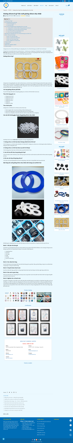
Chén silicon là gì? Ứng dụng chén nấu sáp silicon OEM (14, 404)
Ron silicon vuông (61, 142)
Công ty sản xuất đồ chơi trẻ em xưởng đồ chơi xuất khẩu (62, 160)
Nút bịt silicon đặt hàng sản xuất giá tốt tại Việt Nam (62, 173)
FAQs (46, 5)
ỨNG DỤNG (51, 5)
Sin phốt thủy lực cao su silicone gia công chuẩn (61, 201)
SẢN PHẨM (36, 5)
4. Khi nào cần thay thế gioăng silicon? (14, 32)
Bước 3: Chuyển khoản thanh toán (13, 37)
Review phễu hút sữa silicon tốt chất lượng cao (61, 187)
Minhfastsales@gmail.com (33, 350)
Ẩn (9, 19)
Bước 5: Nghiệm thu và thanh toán (13, 40)
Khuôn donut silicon (61, 70)
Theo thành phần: (10, 25)
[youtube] (65, 0)
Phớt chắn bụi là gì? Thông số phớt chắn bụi (61, 215)
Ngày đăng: (6, 15)
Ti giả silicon (61, 53)
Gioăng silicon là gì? (8, 20)
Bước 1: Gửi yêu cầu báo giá (10, 34)
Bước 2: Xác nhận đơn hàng (12, 36)
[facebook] (61, 0)
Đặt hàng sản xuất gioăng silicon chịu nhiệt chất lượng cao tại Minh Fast (18, 33)
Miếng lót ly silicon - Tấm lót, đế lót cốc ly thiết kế (61, 106)
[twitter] (63, 0)
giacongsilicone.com (9, 354)
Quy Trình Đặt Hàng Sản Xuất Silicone (44, 421)
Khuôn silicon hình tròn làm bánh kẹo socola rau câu (14, 402)
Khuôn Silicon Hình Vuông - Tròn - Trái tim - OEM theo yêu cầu (15, 401)
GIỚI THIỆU (29, 5)
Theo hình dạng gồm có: (11, 23)
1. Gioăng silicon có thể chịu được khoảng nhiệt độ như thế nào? (19, 27)
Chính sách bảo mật (40, 428)
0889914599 (10, 0)
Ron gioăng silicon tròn (61, 88)
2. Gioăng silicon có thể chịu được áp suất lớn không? (17, 29)
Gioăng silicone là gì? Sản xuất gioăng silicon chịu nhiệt (62, 229)
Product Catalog (8, 41)
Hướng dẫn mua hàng (41, 432)
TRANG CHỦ (23, 5)
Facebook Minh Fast (32, 354)
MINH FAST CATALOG (41, 434)
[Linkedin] (12, 392)
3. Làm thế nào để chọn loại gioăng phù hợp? (15, 30)
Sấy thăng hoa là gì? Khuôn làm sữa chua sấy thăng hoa (14, 408)
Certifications (7, 43)
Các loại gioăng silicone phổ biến (11, 22)
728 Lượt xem (17, 15)
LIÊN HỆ (56, 5)
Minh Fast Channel (9, 358)
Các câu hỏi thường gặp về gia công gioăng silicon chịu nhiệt (16, 26)
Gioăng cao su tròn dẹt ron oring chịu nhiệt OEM (13, 410)
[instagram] (67, 0)
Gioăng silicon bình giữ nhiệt (61, 124)
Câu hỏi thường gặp (40, 423)
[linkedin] (69, 0)
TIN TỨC (41, 5)
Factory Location (8, 46)
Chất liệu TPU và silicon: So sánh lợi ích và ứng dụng (14, 399)
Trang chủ (5, 10)
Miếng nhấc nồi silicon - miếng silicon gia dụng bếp (13, 397)
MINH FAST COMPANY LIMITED (10, 44)
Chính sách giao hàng (41, 426)
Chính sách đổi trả (40, 430)
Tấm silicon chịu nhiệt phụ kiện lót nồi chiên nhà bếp (14, 406)
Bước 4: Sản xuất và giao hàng (12, 39)
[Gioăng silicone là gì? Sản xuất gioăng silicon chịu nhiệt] (6, 5)
